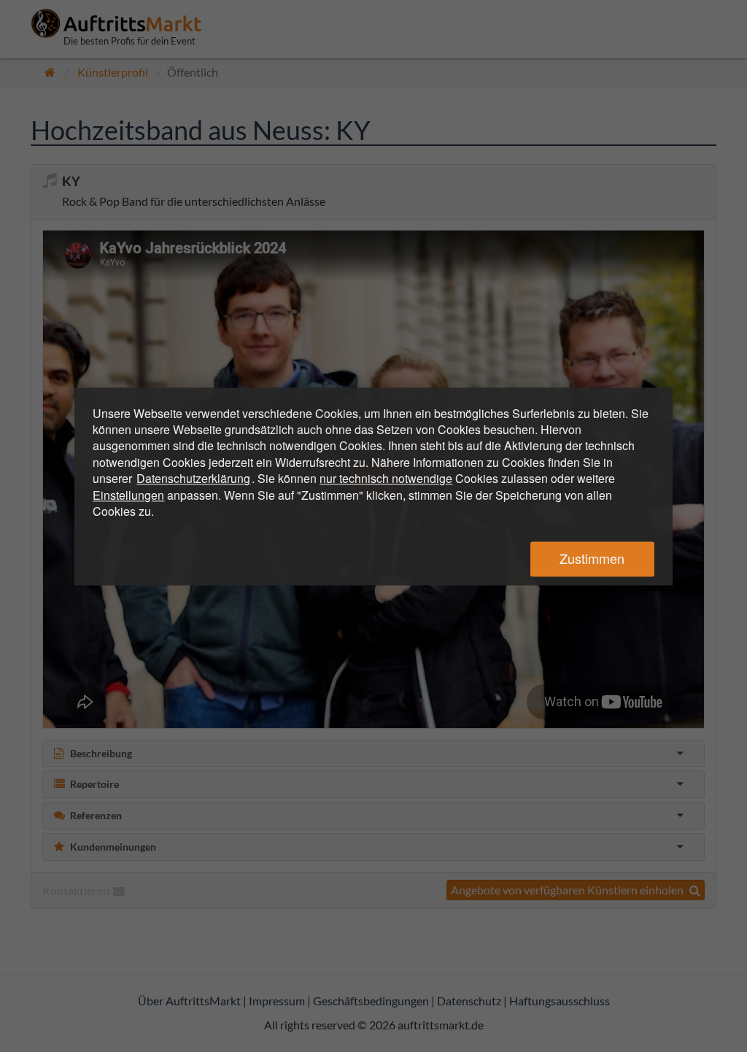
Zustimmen (592, 558)
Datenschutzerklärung (193, 479)
